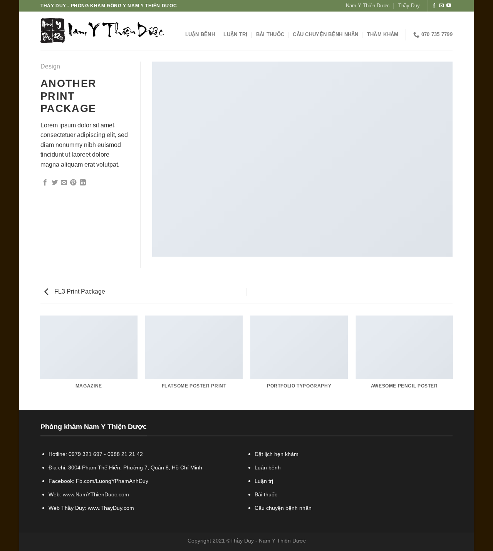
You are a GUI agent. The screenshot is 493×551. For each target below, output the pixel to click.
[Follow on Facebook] (434, 5)
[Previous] (40, 362)
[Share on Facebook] (45, 182)
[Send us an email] (441, 5)
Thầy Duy (409, 5)
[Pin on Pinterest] (73, 182)
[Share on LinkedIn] (83, 182)
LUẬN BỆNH (200, 34)
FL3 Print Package (79, 291)
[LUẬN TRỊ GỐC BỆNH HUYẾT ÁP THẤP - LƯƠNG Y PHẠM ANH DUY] (102, 31)
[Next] (452, 362)
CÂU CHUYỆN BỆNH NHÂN (325, 34)
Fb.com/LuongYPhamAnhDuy (112, 481)
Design (50, 66)
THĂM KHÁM (382, 34)
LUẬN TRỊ (235, 34)
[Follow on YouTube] (448, 5)
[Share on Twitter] (55, 182)
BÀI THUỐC (270, 34)
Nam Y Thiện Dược (368, 5)
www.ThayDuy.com (111, 508)
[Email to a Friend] (64, 182)
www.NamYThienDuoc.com (96, 494)
